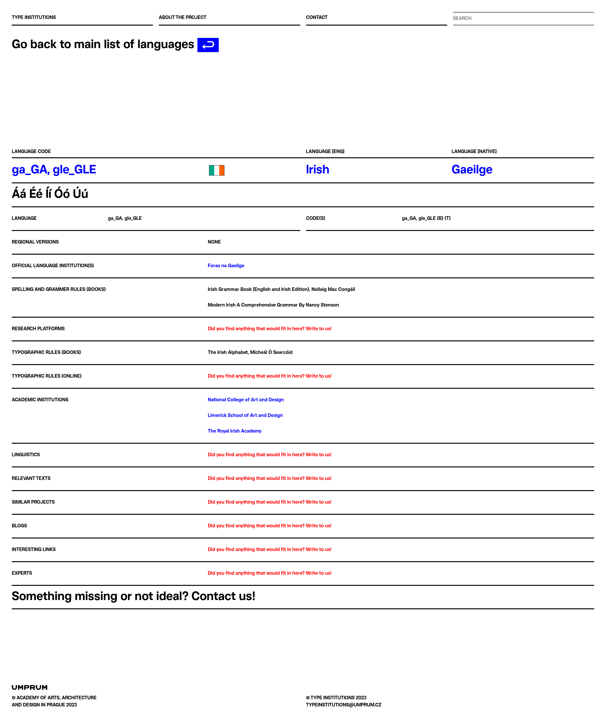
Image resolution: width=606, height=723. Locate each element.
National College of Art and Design (246, 400)
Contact (317, 18)
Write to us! (319, 329)
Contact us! (223, 597)
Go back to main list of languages (104, 45)
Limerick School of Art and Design (246, 416)
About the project (182, 18)
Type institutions (34, 18)
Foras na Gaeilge (226, 266)
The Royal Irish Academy (235, 431)
